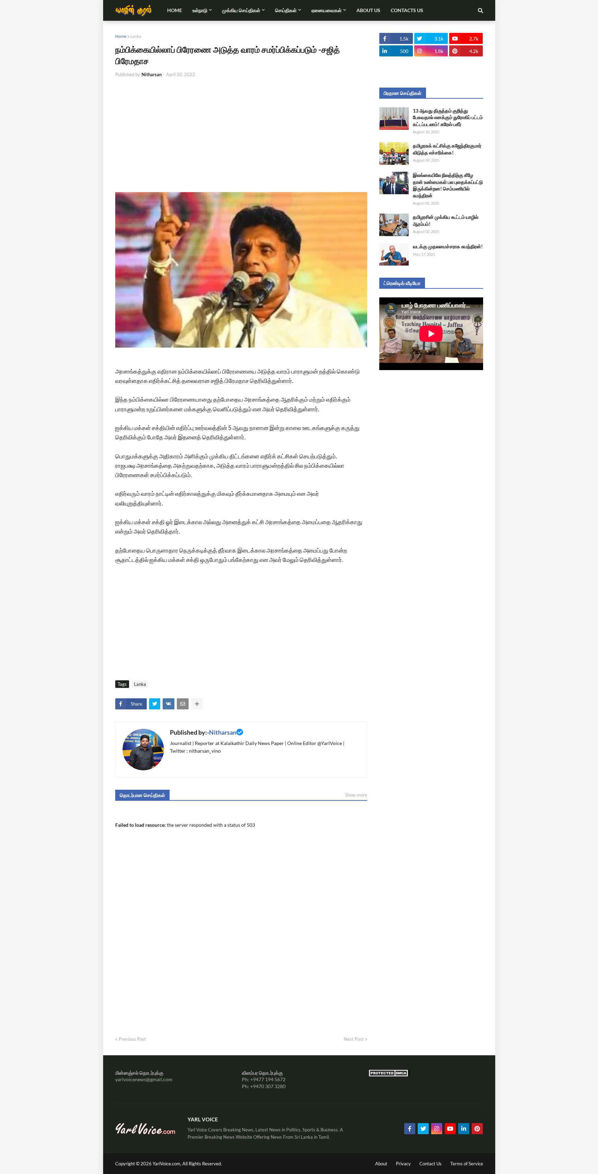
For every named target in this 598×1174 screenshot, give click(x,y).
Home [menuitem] (174, 10)
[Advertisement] (241, 135)
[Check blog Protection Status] (389, 1075)
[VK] (168, 703)
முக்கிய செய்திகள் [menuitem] (241, 10)
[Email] (183, 703)
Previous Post (132, 1039)
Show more (356, 795)
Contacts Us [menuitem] (407, 10)
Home (120, 36)
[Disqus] (241, 935)
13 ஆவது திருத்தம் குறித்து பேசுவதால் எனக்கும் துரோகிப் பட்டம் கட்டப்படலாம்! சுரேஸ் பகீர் (448, 117)
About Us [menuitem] (368, 10)
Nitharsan (222, 732)
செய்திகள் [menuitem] (286, 10)
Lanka (135, 36)
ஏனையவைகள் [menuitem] (326, 10)
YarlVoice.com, (167, 1163)
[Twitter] (154, 703)
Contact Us (430, 1163)
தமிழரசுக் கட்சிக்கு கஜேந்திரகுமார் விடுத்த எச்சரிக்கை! (447, 149)
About (381, 1163)
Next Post (354, 1039)
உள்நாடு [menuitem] (199, 10)
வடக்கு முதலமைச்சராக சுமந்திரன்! (448, 246)
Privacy (403, 1163)
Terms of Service (466, 1163)
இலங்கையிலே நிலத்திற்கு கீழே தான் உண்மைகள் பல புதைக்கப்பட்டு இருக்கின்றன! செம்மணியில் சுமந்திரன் (448, 185)
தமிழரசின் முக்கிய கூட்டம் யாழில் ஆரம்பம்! (445, 220)
